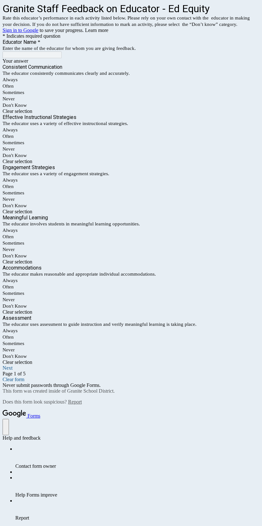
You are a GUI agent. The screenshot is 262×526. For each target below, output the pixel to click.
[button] (131, 111)
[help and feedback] (6, 427)
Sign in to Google (20, 30)
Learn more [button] (96, 30)
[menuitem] (137, 457)
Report (75, 401)
